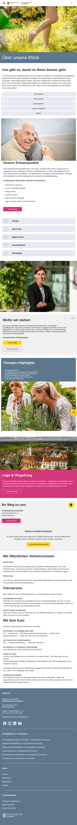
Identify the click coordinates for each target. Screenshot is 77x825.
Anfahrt (38, 113)
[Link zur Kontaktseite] (74, 412)
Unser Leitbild (12, 343)
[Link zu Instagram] (9, 723)
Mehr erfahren (12, 209)
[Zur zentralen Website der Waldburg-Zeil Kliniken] (38, 815)
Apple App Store (8, 805)
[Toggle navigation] (4, 3)
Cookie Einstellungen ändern (38, 544)
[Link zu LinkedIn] (15, 723)
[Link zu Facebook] (4, 723)
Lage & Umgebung (38, 108)
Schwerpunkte (38, 94)
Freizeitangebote (11, 491)
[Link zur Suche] (71, 3)
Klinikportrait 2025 (12, 349)
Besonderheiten (38, 103)
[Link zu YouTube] (20, 723)
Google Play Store (9, 808)
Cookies (5, 785)
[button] (3, 408)
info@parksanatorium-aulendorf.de (15, 717)
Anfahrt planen (11, 521)
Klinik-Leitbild (38, 99)
